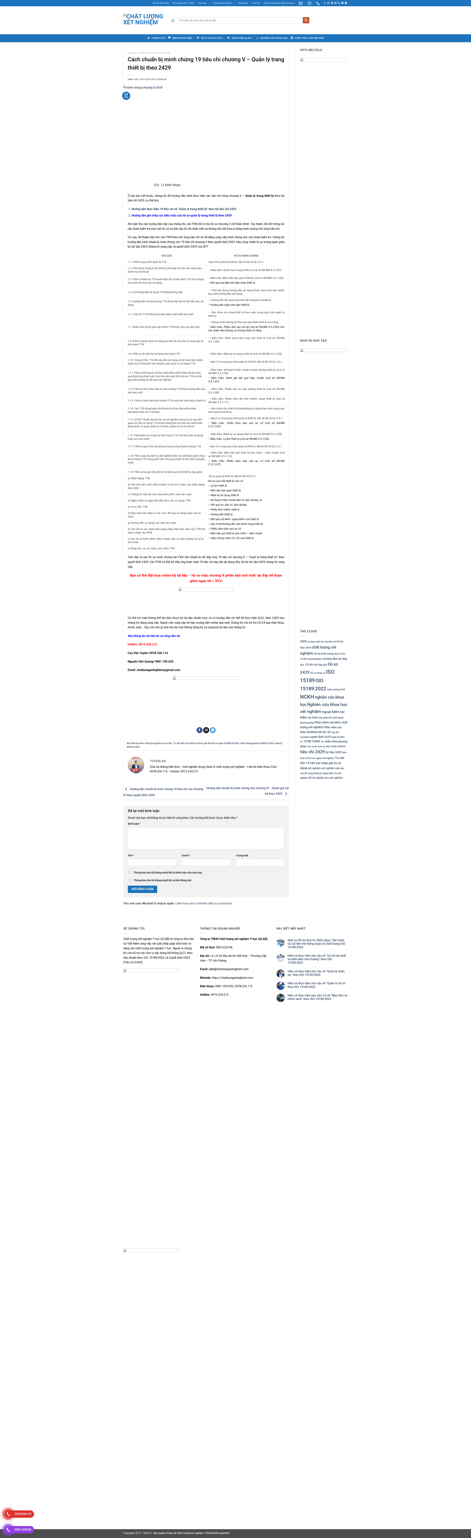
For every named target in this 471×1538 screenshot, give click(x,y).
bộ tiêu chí (330, 641)
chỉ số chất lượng (324, 653)
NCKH (307, 697)
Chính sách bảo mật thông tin (279, 3)
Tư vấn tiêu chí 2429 (158, 53)
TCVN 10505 (312, 741)
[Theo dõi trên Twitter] (332, 3)
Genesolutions (314, 659)
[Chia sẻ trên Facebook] (199, 730)
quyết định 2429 (321, 737)
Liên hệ (256, 3)
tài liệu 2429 (333, 752)
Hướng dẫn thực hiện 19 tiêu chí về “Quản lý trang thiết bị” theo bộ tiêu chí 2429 (184, 209)
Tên (131, 855)
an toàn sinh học (316, 641)
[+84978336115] (318, 3)
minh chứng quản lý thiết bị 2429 (257, 743)
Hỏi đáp (202, 3)
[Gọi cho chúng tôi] (339, 3)
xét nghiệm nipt (331, 768)
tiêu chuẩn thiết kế (335, 746)
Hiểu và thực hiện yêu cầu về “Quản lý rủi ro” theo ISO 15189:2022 (317, 985)
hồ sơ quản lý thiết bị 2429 (225, 743)
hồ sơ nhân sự (317, 673)
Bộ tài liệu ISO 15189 (183, 3)
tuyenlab (160, 79)
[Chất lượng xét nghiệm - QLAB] (144, 20)
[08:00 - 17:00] (310, 3)
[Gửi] (306, 20)
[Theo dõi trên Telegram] (346, 3)
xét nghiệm (314, 768)
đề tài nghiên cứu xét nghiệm (326, 777)
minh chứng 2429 (336, 689)
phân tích (328, 717)
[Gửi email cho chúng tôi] (335, 3)
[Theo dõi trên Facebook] (325, 3)
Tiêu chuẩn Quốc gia (316, 746)
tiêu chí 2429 (312, 751)
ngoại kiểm (330, 712)
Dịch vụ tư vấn (136, 53)
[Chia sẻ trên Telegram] (213, 730)
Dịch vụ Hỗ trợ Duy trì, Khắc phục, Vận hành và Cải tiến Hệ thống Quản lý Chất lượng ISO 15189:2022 (316, 943)
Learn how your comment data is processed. (203, 903)
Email (186, 855)
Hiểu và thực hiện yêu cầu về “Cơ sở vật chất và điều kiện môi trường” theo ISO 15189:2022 (317, 959)
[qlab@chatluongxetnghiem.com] (301, 3)
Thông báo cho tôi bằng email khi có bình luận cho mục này (168, 872)
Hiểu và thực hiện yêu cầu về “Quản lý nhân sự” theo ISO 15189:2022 (316, 973)
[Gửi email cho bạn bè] (206, 730)
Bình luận (134, 823)
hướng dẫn (330, 658)
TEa (322, 742)
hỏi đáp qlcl (320, 664)
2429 (303, 641)
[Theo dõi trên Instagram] (328, 3)
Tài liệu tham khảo (222, 3)
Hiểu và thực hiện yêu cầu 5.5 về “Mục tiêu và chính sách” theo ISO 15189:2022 (317, 997)
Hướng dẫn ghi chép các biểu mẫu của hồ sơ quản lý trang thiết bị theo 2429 (182, 215)
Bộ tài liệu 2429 (161, 3)
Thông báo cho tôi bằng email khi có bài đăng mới (162, 880)
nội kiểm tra (315, 717)
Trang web (242, 855)
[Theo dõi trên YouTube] (342, 3)
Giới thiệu (243, 3)
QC (329, 732)
